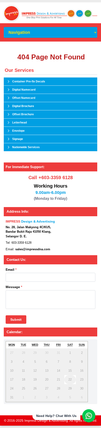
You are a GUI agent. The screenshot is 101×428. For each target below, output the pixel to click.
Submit (16, 319)
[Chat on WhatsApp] (88, 415)
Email (11, 269)
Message (14, 287)
